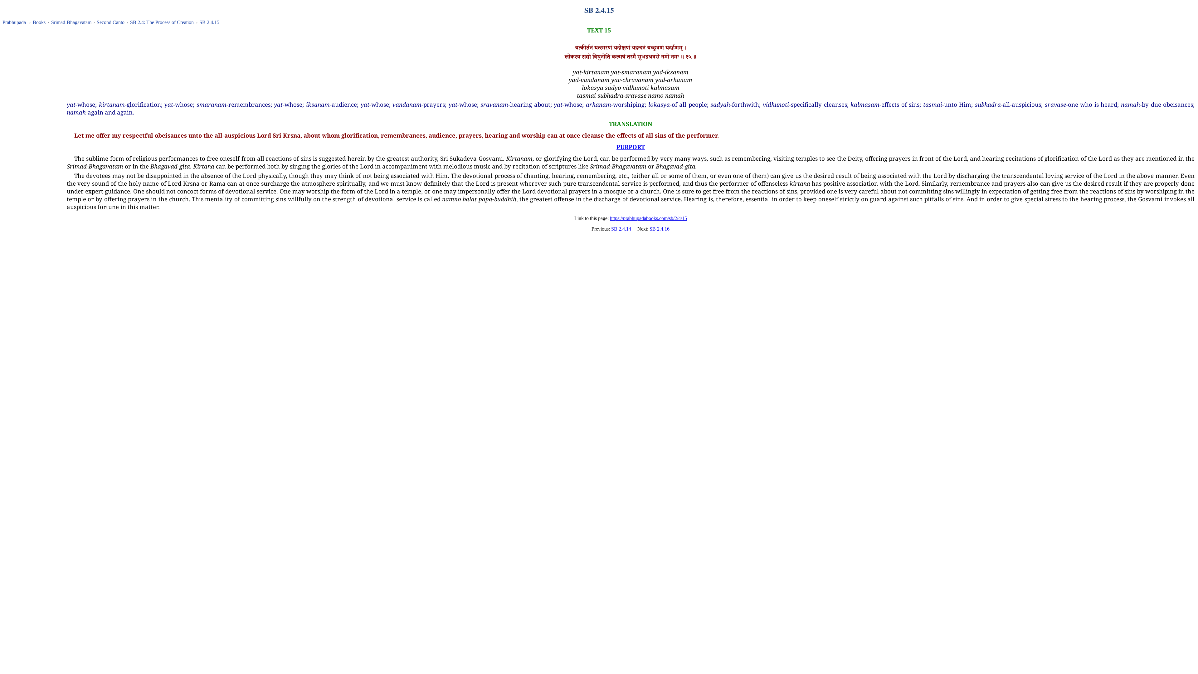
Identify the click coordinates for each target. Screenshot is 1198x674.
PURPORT (630, 147)
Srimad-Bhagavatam (71, 22)
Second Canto (110, 22)
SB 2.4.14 (621, 229)
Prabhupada (14, 22)
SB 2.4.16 (660, 229)
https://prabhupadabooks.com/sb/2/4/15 (648, 218)
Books (39, 22)
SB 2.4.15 (209, 22)
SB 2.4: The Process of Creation (162, 22)
